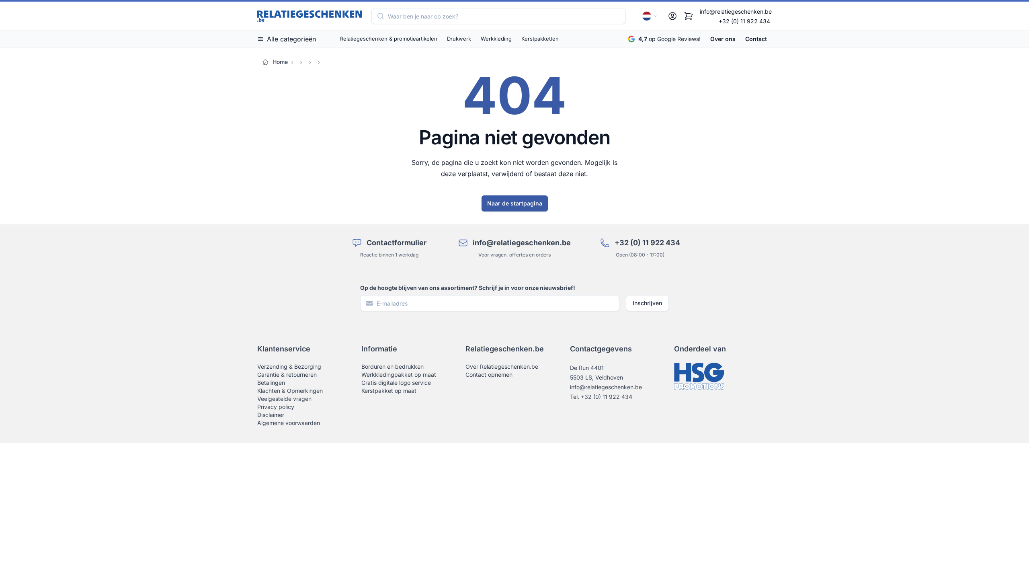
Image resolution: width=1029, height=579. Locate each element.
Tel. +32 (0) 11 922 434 (601, 396)
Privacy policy (275, 406)
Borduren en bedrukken (392, 366)
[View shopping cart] (688, 16)
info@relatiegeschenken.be (736, 11)
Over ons (723, 38)
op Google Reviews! (669, 38)
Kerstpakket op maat (388, 390)
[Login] (672, 16)
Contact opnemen (488, 374)
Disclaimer (270, 414)
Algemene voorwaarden (288, 422)
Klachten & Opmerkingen (290, 390)
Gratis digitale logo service (396, 382)
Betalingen (271, 382)
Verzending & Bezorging (289, 366)
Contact (756, 38)
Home (280, 61)
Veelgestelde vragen (284, 398)
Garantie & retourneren (287, 374)
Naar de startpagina (514, 203)
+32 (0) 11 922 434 (744, 21)
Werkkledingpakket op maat (398, 374)
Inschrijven (647, 303)
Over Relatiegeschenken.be (501, 366)
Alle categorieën (291, 39)
